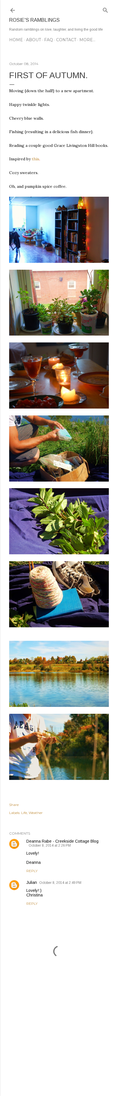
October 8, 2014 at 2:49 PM (60, 883)
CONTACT (66, 39)
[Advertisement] (59, 1042)
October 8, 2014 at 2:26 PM (50, 845)
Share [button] (14, 805)
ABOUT (33, 39)
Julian (31, 882)
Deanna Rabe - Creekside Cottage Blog (62, 841)
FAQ (48, 39)
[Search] (105, 9)
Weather (36, 813)
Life (24, 813)
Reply (32, 871)
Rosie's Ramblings (34, 20)
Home (16, 39)
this (35, 158)
